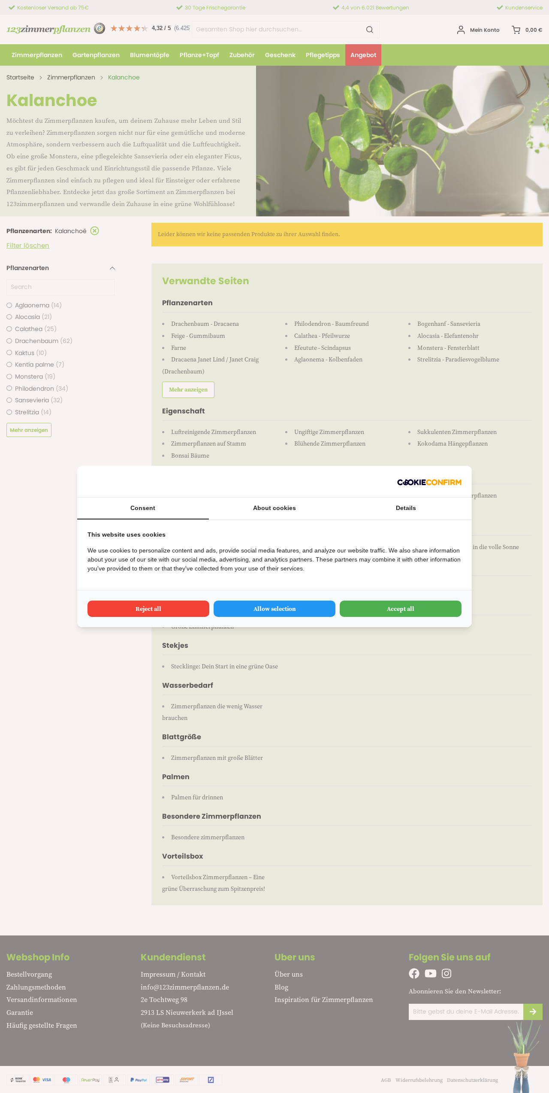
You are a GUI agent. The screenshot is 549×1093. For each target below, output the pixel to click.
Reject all (148, 608)
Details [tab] (406, 507)
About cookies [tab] (274, 507)
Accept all (400, 608)
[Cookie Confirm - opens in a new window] (429, 481)
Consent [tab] (142, 507)
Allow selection (274, 608)
